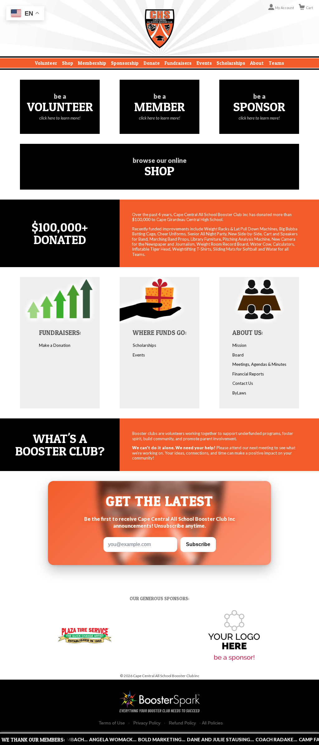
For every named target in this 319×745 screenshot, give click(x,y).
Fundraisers (178, 63)
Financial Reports (248, 373)
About (257, 63)
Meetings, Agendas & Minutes (259, 364)
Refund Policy (182, 723)
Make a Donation (54, 345)
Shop (67, 63)
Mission (239, 345)
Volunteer (46, 63)
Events (204, 63)
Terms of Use (112, 723)
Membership (92, 63)
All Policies (212, 722)
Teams (276, 63)
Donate (152, 63)
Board (238, 354)
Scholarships (231, 63)
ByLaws (239, 392)
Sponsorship (125, 63)
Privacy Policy (146, 723)
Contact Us (242, 383)
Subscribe (198, 544)
